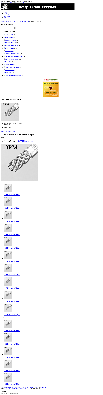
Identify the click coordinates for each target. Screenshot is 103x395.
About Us (6, 13)
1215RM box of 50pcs (12, 301)
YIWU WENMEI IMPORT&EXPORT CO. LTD (19, 388)
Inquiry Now (7, 16)
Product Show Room (9, 387)
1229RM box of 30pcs (12, 235)
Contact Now (4, 131)
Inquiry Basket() (20, 2)
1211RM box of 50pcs (12, 315)
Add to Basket (11, 131)
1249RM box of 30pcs (12, 195)
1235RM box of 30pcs (12, 221)
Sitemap (12, 2)
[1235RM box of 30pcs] (8, 354)
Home (5, 12)
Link (46, 387)
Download (17, 387)
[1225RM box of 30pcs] (8, 381)
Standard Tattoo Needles (11, 21)
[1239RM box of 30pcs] (8, 341)
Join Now (7, 2)
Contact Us (6, 17)
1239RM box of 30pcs (12, 208)
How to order (7, 19)
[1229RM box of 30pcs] (8, 367)
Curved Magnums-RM (23, 21)
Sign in (2, 2)
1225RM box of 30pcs (12, 248)
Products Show (7, 14)
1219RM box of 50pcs (12, 275)
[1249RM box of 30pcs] (8, 327)
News (22, 387)
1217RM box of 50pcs (12, 288)
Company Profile (29, 387)
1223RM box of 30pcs (12, 261)
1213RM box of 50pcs (25, 141)
